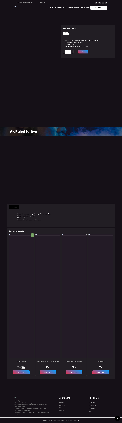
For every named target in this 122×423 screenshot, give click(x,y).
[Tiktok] (106, 3)
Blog (65, 8)
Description (14, 207)
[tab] (14, 207)
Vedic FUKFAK (21, 361)
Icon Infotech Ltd (74, 420)
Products (58, 8)
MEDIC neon (100, 361)
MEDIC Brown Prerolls (74, 361)
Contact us (62, 405)
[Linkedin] (103, 3)
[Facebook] (96, 3)
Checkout (61, 410)
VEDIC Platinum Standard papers (48, 361)
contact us (85, 8)
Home (51, 8)
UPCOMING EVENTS (74, 8)
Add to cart (83, 52)
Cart (60, 407)
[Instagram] (99, 3)
